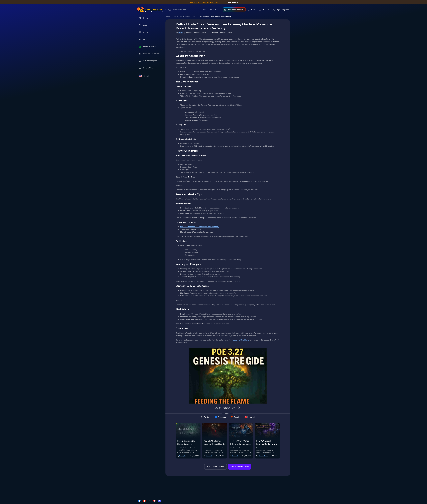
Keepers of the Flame (240, 340)
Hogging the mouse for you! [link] (154, 12)
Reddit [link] (236, 417)
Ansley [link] (180, 33)
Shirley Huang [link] (263, 456)
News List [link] (178, 17)
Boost (145, 39)
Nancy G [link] (182, 456)
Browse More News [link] (240, 466)
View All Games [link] (208, 10)
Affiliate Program (150, 61)
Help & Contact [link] (149, 68)
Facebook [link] (222, 417)
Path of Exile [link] (190, 17)
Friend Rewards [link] (149, 46)
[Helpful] (234, 408)
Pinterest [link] (251, 417)
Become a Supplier (151, 54)
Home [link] (145, 18)
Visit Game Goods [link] (215, 466)
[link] (140, 9)
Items (145, 32)
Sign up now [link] (233, 2)
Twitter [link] (206, 417)
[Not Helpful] (239, 408)
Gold (145, 25)
